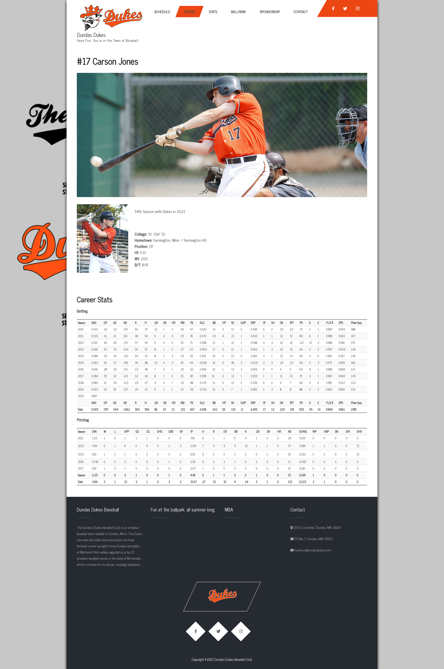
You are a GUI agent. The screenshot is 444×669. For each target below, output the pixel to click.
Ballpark (238, 11)
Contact (301, 11)
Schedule (162, 11)
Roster (189, 11)
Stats (213, 11)
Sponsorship (270, 11)
